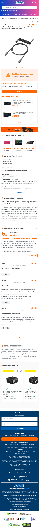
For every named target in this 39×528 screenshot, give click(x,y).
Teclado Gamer (22, 18)
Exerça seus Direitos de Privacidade (19, 509)
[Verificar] (12, 513)
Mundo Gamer (6, 14)
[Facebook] (9, 472)
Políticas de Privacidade (19, 506)
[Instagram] (13, 472)
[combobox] (19, 7)
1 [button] (19, 337)
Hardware (25, 14)
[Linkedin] (25, 472)
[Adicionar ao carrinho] (21, 371)
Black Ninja (17, 14)
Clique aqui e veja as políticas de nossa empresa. (19, 501)
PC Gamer (33, 14)
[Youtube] (21, 472)
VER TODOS (32, 366)
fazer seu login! (11, 358)
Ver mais (19, 122)
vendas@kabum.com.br (30, 447)
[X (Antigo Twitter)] (17, 472)
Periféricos (13, 18)
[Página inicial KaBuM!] (19, 2)
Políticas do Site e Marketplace (19, 504)
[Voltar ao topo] (19, 485)
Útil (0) (7, 274)
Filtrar (33, 255)
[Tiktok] (29, 472)
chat (13, 447)
